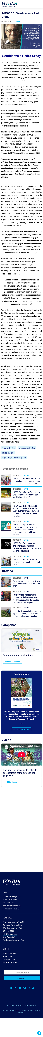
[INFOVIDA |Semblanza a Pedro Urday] (21, 36)
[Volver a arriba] (39, 1033)
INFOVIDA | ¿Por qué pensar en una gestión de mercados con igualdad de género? (26, 495)
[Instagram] (33, 988)
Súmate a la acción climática (18, 655)
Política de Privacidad (14, 1005)
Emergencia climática (27, 448)
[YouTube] (24, 988)
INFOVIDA (17, 21)
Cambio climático (8, 448)
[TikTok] (29, 988)
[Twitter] (11, 988)
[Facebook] (15, 988)
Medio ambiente (8, 453)
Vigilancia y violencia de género (14, 458)
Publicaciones (22, 729)
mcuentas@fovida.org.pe (12, 906)
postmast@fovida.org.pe (12, 909)
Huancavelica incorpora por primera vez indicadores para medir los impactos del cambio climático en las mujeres (26, 599)
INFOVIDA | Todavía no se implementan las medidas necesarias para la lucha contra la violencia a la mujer (27, 547)
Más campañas (13, 662)
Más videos (12, 782)
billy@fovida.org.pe (10, 934)
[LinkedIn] (19, 988)
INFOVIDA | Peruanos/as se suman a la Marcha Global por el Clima (26, 562)
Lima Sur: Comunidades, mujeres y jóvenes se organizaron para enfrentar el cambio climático (27, 613)
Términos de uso (30, 1005)
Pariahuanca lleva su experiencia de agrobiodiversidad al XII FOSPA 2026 (27, 583)
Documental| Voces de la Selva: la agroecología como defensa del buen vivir (20, 773)
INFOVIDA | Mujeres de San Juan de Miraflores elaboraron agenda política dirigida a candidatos (27, 481)
